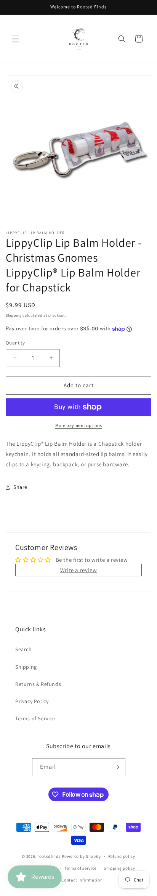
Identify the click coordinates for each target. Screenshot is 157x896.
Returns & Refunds (38, 684)
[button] (15, 39)
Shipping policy (119, 868)
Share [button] (20, 487)
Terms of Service (35, 718)
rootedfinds (49, 856)
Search (23, 649)
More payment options (78, 425)
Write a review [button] (78, 570)
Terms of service (80, 868)
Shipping (14, 315)
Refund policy (121, 856)
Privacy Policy (31, 701)
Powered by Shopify (81, 856)
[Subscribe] (116, 767)
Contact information (82, 880)
